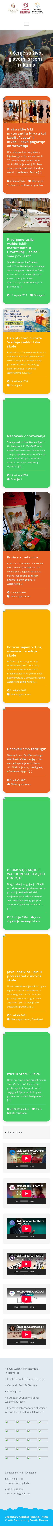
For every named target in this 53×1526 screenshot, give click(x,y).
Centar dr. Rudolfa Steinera (22, 1385)
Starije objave (14, 1132)
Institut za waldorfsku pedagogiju (25, 1379)
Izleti (38, 1109)
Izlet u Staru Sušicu (23, 1074)
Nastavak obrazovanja (26, 436)
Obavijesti (37, 181)
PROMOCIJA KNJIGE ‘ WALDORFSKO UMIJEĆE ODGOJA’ (26, 873)
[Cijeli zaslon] (42, 1166)
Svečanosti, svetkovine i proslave (25, 185)
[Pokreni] (10, 1166)
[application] (26, 1158)
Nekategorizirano (20, 596)
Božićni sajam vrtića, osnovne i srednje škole (24, 651)
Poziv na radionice (22, 557)
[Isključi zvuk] (37, 1166)
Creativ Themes (39, 1520)
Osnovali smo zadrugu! (26, 749)
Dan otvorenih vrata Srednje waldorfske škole (24, 342)
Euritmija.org (14, 1391)
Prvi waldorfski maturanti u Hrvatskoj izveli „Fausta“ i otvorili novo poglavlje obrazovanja (26, 137)
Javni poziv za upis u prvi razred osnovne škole (24, 976)
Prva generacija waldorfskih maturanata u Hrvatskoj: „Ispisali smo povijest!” (23, 247)
